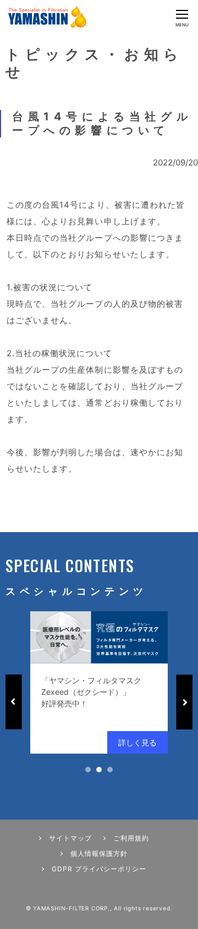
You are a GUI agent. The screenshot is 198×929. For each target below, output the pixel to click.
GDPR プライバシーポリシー (99, 869)
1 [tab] (88, 769)
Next (184, 701)
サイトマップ (70, 838)
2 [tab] (99, 769)
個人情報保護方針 (99, 853)
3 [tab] (110, 769)
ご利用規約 (131, 838)
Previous (14, 701)
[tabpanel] (99, 682)
